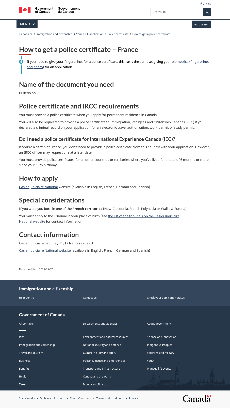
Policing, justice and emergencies (104, 361)
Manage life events (159, 368)
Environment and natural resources (105, 337)
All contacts (26, 323)
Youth (151, 361)
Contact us (90, 298)
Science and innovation (161, 337)
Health (23, 376)
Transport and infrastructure (101, 368)
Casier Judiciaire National (38, 187)
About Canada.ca (80, 398)
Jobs (21, 337)
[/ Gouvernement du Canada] (49, 10)
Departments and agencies (100, 323)
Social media (27, 398)
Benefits (24, 368)
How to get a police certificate (151, 34)
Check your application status (166, 298)
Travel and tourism (31, 353)
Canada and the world (97, 376)
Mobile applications (52, 398)
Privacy (133, 398)
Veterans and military (160, 353)
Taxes (22, 384)
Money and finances (96, 384)
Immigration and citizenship (54, 34)
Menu (25, 24)
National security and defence (102, 345)
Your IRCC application (90, 34)
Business (24, 361)
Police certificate (117, 34)
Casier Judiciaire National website (45, 250)
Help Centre (26, 298)
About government (159, 323)
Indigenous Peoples (159, 345)
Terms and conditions (110, 398)
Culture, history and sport (99, 353)
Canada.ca (25, 34)
